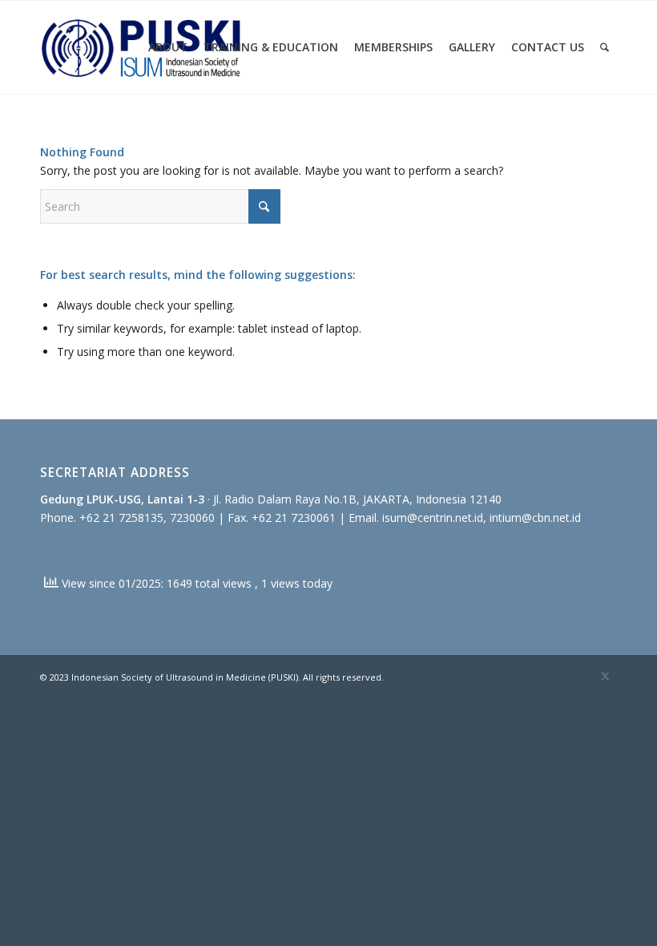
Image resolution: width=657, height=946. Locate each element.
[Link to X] (605, 676)
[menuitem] (167, 47)
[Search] (604, 47)
